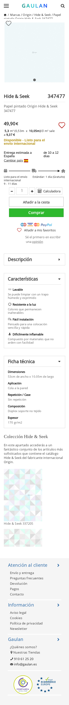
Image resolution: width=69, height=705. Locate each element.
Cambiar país (13, 160)
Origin (27, 15)
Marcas (15, 15)
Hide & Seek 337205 (18, 523)
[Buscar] (64, 6)
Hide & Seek (42, 15)
